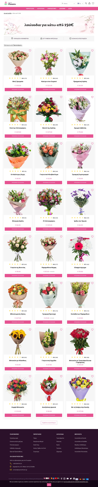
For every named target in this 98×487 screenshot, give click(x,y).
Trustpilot (28, 460)
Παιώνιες (58, 441)
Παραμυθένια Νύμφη (49, 267)
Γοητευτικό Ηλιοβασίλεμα (49, 174)
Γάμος (35, 438)
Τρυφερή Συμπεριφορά (80, 174)
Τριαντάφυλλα (60, 438)
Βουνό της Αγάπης (49, 128)
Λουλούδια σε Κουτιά (80, 438)
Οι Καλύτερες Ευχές (18, 174)
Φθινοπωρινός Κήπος (18, 314)
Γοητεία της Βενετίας (17, 267)
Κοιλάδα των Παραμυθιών (80, 314)
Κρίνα (58, 445)
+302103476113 (17, 463)
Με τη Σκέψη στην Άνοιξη (80, 407)
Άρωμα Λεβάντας (80, 128)
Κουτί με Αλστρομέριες (18, 128)
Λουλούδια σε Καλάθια (81, 441)
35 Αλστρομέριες (49, 221)
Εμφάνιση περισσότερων (49, 422)
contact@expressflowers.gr (20, 469)
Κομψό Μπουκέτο (18, 407)
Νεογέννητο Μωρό (38, 441)
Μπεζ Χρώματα (17, 81)
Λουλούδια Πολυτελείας (81, 451)
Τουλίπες (58, 448)
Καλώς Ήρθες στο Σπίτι (39, 448)
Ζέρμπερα (59, 451)
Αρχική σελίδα (7, 13)
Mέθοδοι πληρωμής (15, 448)
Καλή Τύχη (36, 445)
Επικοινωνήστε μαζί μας (16, 441)
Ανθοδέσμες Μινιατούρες (81, 448)
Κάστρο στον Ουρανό (49, 81)
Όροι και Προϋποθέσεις (16, 451)
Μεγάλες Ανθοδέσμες (80, 445)
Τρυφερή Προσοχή (49, 314)
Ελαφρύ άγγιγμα (80, 267)
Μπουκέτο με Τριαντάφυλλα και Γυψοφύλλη (80, 361)
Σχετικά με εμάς (14, 438)
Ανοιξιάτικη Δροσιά (49, 407)
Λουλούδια (40, 8)
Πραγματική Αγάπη (80, 81)
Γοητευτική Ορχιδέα (49, 360)
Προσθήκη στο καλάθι (18, 89)
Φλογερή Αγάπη (18, 221)
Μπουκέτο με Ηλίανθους (17, 360)
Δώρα (70, 8)
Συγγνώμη (36, 451)
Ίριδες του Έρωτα (80, 221)
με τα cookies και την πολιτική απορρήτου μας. (76, 481)
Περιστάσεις (30, 8)
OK (49, 484)
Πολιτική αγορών (14, 445)
